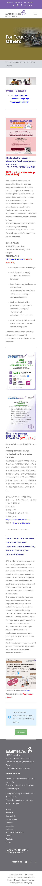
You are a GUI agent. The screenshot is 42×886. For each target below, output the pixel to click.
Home (8, 809)
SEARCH (29, 5)
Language (10, 826)
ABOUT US (10, 2)
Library (8, 842)
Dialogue (9, 829)
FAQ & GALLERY (28, 2)
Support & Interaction (15, 832)
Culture (9, 822)
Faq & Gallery (11, 819)
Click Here (21, 732)
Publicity (9, 839)
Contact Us (11, 816)
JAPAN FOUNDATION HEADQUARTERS (17, 851)
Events (8, 835)
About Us (10, 813)
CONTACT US (18, 2)
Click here (26, 690)
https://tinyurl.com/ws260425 (18, 519)
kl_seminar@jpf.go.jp (21, 523)
